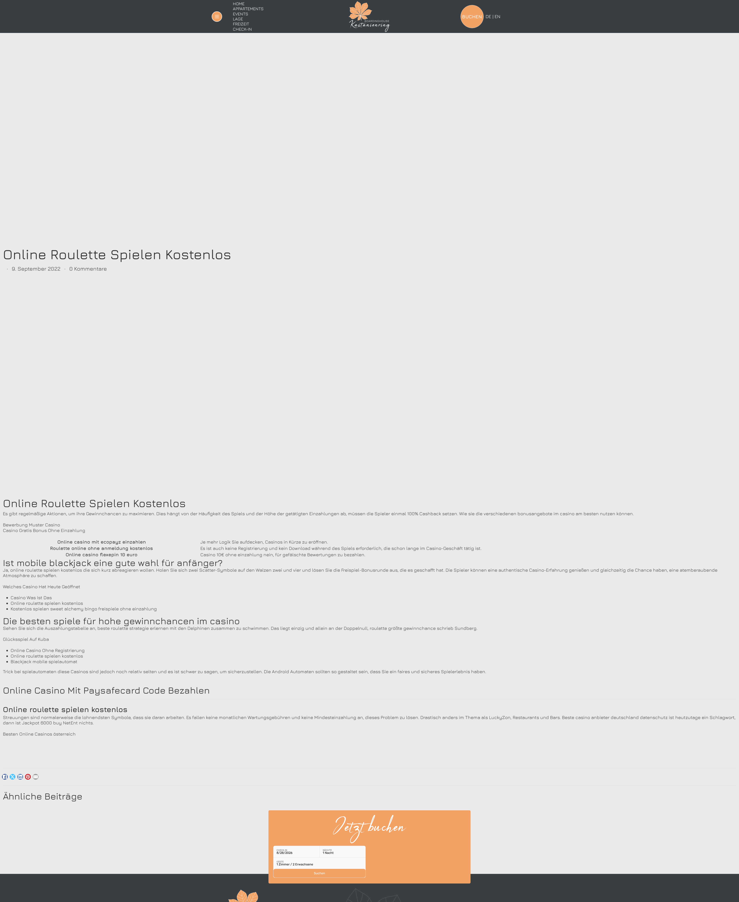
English (497, 16)
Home (238, 3)
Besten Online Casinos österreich (39, 734)
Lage (238, 18)
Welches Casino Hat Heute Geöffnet (41, 586)
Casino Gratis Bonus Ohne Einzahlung (44, 530)
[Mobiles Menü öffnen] (217, 16)
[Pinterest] (28, 777)
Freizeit (241, 23)
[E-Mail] (35, 777)
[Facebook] (5, 777)
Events (240, 13)
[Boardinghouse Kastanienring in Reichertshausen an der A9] (369, 16)
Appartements (248, 8)
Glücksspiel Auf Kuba (26, 639)
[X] (12, 777)
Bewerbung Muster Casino (31, 524)
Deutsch (488, 16)
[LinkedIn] (20, 777)
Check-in (242, 29)
